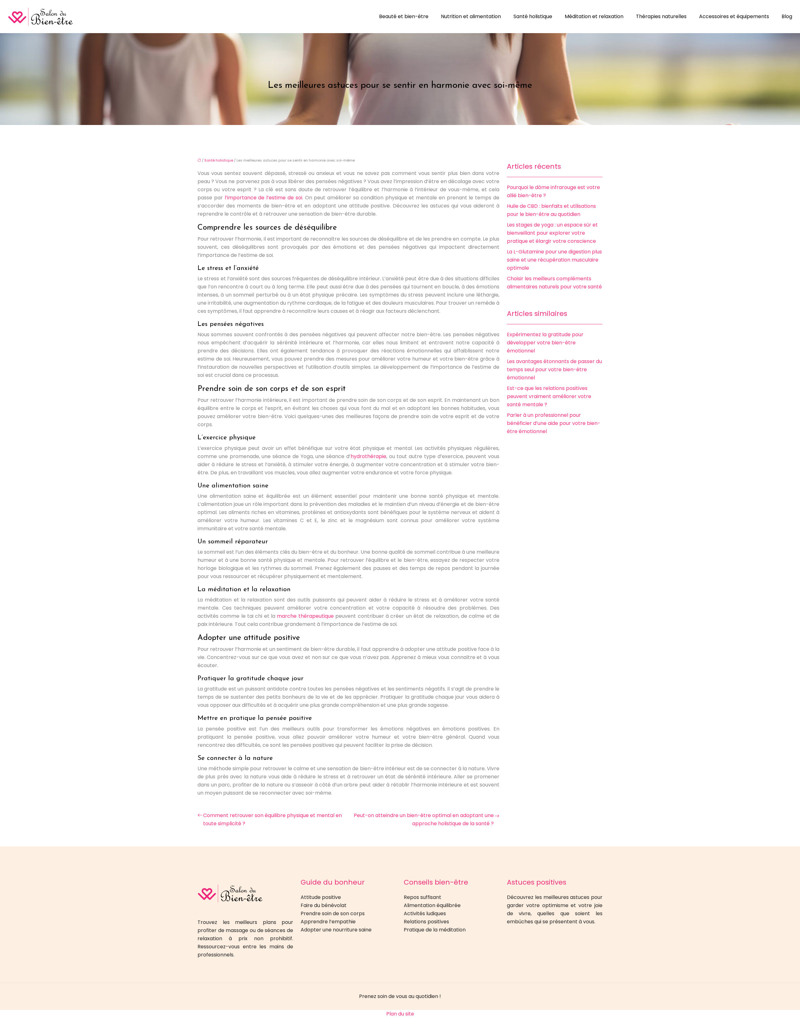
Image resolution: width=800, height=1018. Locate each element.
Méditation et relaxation (594, 16)
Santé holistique (532, 16)
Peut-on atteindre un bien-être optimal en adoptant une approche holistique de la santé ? (424, 819)
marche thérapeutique (305, 616)
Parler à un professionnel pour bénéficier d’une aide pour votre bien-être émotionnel (553, 423)
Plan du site (400, 1013)
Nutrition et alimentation (471, 16)
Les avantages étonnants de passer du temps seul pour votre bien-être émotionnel (554, 369)
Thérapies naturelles (661, 16)
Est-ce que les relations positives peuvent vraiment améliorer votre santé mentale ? (549, 396)
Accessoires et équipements (734, 16)
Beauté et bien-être (403, 16)
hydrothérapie (368, 456)
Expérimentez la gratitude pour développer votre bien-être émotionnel (545, 342)
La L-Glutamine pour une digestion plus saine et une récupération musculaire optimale (554, 260)
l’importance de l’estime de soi (263, 197)
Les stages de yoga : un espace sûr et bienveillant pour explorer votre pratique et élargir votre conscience (552, 233)
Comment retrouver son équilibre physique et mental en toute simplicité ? (272, 819)
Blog (787, 16)
